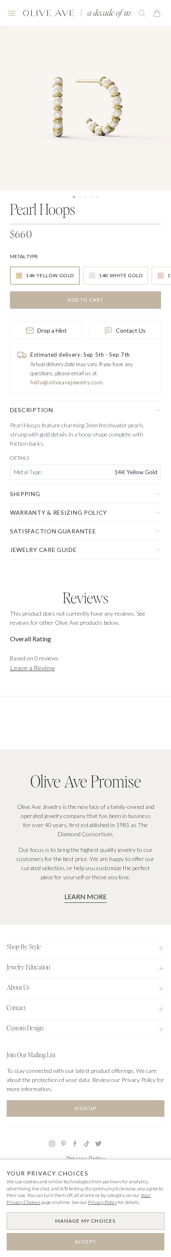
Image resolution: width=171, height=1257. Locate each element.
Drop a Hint (52, 330)
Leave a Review (32, 668)
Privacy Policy (85, 1158)
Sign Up (85, 1108)
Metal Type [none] (24, 256)
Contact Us (131, 330)
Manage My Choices (85, 1221)
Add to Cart (85, 300)
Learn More (85, 896)
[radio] (45, 275)
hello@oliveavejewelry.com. (67, 382)
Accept (85, 1241)
